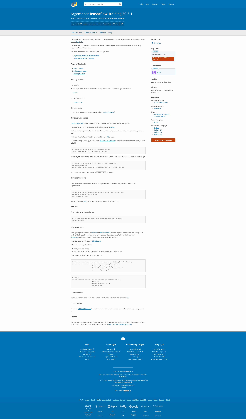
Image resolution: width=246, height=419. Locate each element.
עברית (155, 400)
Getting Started (78, 68)
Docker (76, 93)
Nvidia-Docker (78, 102)
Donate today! (123, 377)
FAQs (87, 359)
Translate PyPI (134, 354)
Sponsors (155, 4)
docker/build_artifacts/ (107, 141)
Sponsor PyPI (135, 357)
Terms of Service (158, 349)
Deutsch (129, 400)
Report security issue (159, 352)
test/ (85, 201)
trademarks (140, 380)
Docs (147, 4)
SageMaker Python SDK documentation (86, 56)
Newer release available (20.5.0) (161, 58)
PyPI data (155, 51)
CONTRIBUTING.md (84, 309)
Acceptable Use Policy (158, 359)
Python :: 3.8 (158, 132)
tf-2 (108, 137)
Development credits (134, 359)
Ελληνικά (122, 400)
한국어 (168, 400)
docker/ (112, 127)
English (156, 122)
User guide (86, 354)
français (93, 400)
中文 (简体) (136, 400)
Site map (123, 387)
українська (116, 400)
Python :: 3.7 (158, 130)
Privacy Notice (158, 357)
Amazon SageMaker (77, 42)
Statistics (111, 354)
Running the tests (79, 74)
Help (141, 4)
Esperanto (161, 400)
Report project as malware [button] (163, 140)
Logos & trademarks (111, 357)
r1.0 (128, 298)
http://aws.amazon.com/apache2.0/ (120, 324)
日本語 (99, 400)
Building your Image (80, 71)
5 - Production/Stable (161, 103)
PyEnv (105, 112)
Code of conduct (158, 354)
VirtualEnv (111, 112)
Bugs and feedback (135, 349)
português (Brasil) (106, 400)
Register (171, 4)
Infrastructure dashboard (110, 352)
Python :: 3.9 (158, 134)
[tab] (77, 32)
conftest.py (74, 237)
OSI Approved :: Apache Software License (161, 115)
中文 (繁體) (143, 400)
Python (156, 128)
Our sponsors (111, 359)
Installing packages (86, 349)
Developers (158, 108)
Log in (163, 4)
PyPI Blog (110, 349)
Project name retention (86, 357)
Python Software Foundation (122, 382)
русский (150, 400)
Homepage (157, 43)
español (87, 400)
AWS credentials (105, 233)
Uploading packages (86, 352)
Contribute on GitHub (134, 352)
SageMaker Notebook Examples (84, 58)
